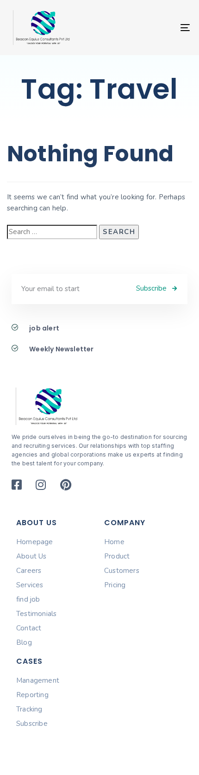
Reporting (32, 694)
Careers (28, 570)
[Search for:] (52, 232)
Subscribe (32, 723)
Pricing (114, 585)
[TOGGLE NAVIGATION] (160, 27)
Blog (24, 642)
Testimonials (36, 613)
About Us (31, 556)
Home (114, 541)
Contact (28, 628)
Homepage (34, 541)
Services (30, 585)
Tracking (29, 709)
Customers (121, 570)
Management (37, 680)
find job (28, 599)
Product (117, 556)
